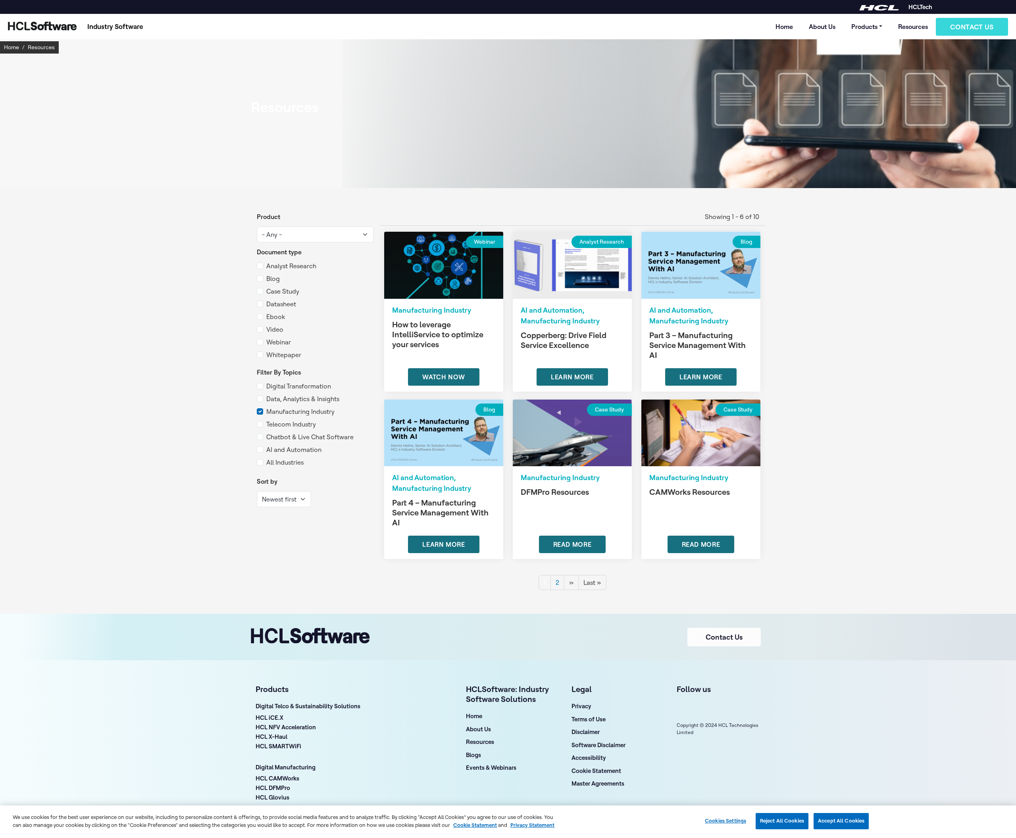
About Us (822, 27)
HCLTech (920, 7)
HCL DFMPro (273, 788)
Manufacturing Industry (300, 411)
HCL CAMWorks (277, 779)
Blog (273, 279)
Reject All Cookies (782, 821)
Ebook (275, 317)
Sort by (267, 481)
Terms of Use (589, 719)
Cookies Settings (725, 821)
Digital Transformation (298, 386)
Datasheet (281, 304)
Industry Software (115, 26)
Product (268, 217)
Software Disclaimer (598, 745)
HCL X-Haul (271, 737)
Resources (913, 27)
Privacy (581, 706)
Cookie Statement (596, 771)
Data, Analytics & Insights (302, 399)
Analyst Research (291, 266)
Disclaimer (586, 732)
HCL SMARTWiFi (278, 747)
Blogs (473, 755)
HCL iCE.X (269, 718)
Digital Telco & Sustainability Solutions (308, 706)
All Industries (285, 462)
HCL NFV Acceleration (286, 728)
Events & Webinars (491, 767)
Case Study (282, 291)
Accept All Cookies (841, 821)
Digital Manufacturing (286, 767)
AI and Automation (293, 450)
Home (784, 27)
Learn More (572, 377)
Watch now (443, 377)
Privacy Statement (532, 824)
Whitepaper (283, 355)
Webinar (278, 342)
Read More (572, 544)
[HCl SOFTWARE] (879, 7)
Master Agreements (598, 783)
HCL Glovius (272, 798)
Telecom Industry (291, 424)
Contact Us (972, 27)
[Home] (40, 26)
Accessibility (589, 757)
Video (274, 329)
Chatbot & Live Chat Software (310, 437)
